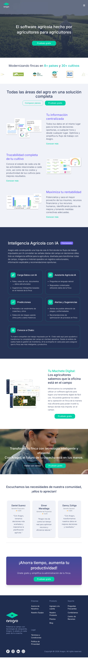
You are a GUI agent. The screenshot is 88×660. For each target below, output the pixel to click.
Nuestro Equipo (37, 612)
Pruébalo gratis (44, 43)
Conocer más (52, 144)
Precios (52, 619)
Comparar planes (33, 103)
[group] (44, 519)
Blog (51, 623)
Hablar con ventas (32, 466)
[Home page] (6, 5)
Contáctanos (73, 612)
